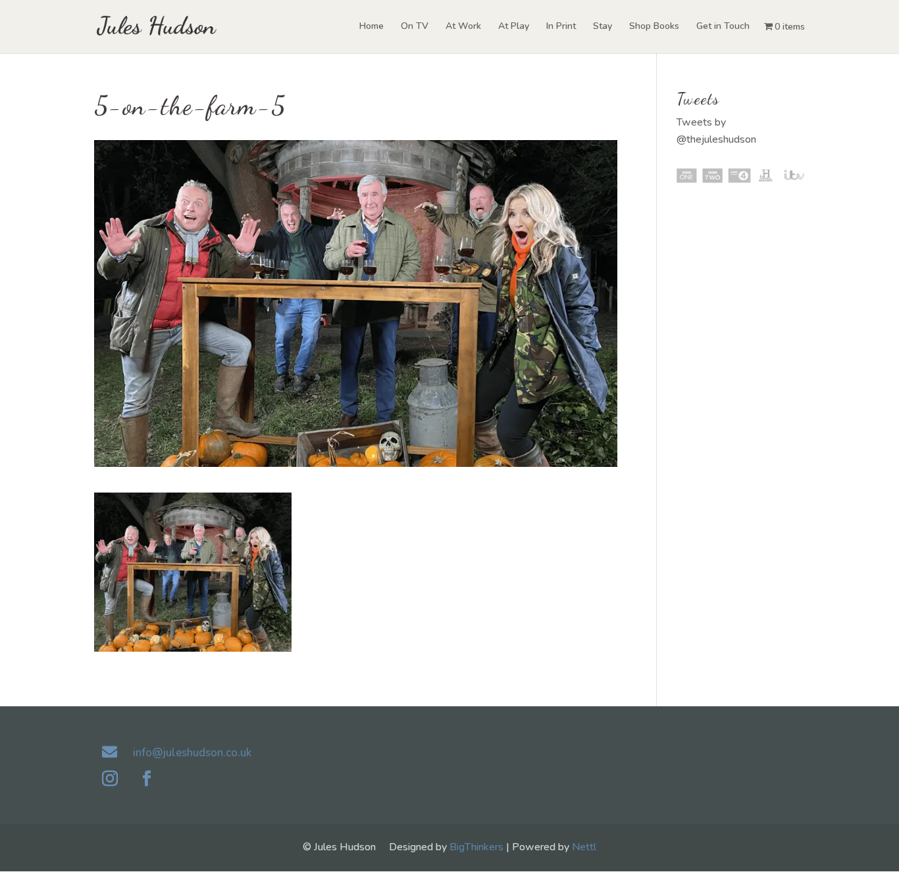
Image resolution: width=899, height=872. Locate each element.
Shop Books (654, 27)
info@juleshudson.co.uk (192, 752)
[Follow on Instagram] (110, 778)
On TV (414, 27)
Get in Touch (723, 27)
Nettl (584, 847)
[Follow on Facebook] (147, 778)
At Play (513, 27)
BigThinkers (476, 847)
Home (371, 27)
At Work (463, 27)
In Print (561, 27)
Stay (602, 27)
